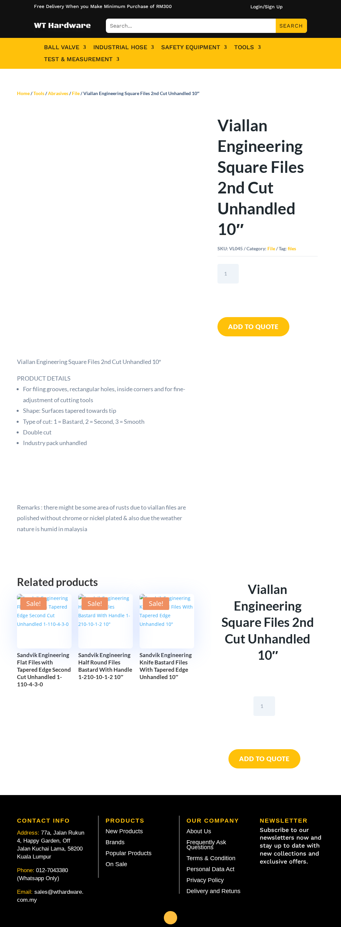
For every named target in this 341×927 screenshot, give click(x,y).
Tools (244, 47)
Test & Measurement (78, 59)
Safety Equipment (190, 47)
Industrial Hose (120, 47)
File (76, 93)
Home (23, 93)
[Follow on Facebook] (170, 917)
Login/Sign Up (266, 6)
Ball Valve (61, 47)
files (292, 248)
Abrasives (58, 93)
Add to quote (253, 326)
